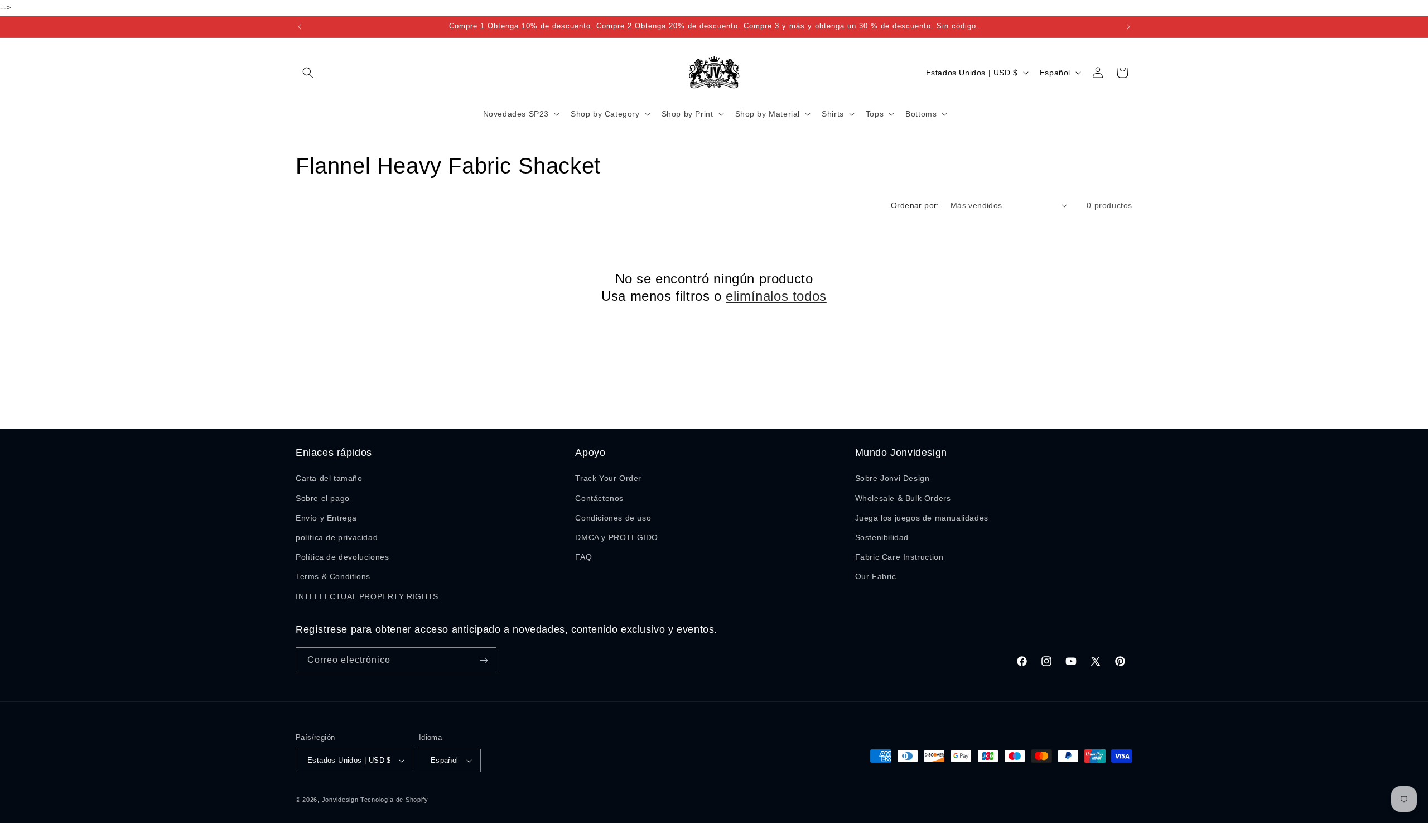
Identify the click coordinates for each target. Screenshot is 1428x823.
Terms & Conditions (333, 576)
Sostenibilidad (882, 537)
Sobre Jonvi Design (892, 478)
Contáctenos (599, 498)
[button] (308, 72)
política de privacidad (337, 537)
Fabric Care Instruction (899, 556)
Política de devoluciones (342, 556)
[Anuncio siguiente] (1128, 26)
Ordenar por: (915, 205)
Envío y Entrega (326, 517)
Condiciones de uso (613, 517)
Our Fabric (875, 576)
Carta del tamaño (329, 478)
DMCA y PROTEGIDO (616, 537)
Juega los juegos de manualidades (921, 517)
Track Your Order (608, 478)
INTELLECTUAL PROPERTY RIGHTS (367, 596)
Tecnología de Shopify (394, 799)
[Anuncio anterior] (299, 26)
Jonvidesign (340, 799)
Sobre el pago (323, 498)
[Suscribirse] (483, 660)
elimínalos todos (776, 296)
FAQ (583, 556)
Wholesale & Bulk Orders (903, 498)
